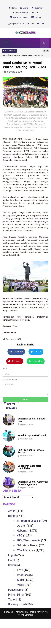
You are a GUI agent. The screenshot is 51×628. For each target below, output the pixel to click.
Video (20, 584)
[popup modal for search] (44, 43)
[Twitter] (43, 24)
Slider (20, 579)
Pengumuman (16, 589)
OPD (20, 535)
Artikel (12, 511)
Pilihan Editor (16, 594)
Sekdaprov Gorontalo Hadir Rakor (29, 467)
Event (11, 560)
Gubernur (22, 530)
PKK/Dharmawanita (28, 540)
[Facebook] (28, 23)
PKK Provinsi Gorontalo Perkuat (31, 451)
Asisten (21, 525)
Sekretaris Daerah (27, 545)
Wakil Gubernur (26, 550)
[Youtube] (38, 24)
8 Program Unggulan (29, 520)
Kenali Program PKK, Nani (32, 435)
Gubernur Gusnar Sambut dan (32, 419)
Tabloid (12, 599)
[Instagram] (33, 24)
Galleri (12, 565)
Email (5, 368)
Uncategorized (17, 604)
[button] (44, 51)
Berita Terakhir (11, 406)
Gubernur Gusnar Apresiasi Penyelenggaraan (33, 483)
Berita (20, 416)
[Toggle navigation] (6, 43)
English (12, 555)
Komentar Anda (10, 379)
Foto (20, 570)
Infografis (23, 575)
